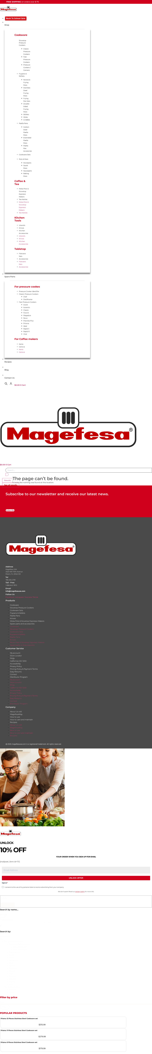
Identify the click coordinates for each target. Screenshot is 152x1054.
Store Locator (16, 656)
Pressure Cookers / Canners (27, 67)
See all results (10, 485)
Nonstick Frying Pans (26, 82)
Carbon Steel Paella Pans (26, 131)
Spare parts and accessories (22, 624)
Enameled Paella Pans (27, 140)
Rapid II (26, 329)
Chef (25, 297)
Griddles (26, 120)
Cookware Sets (24, 155)
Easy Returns (16, 672)
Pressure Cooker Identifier (29, 291)
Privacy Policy (16, 666)
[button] (78, 941)
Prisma (26, 323)
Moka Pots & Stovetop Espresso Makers (24, 193)
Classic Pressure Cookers (26, 51)
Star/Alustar (27, 299)
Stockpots (27, 163)
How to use (15, 717)
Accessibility (15, 664)
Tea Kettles (23, 199)
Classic (26, 310)
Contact (13, 674)
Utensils (22, 225)
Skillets (26, 114)
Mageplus (27, 315)
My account (15, 653)
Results (7, 480)
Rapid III (26, 331)
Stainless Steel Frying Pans (26, 92)
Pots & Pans (23, 159)
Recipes (13, 722)
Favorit (26, 313)
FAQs (12, 658)
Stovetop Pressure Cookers (22, 42)
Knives (21, 228)
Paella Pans (23, 123)
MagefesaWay (16, 714)
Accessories (23, 259)
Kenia (21, 344)
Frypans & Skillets (23, 75)
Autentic (26, 307)
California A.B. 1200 (18, 661)
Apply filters (7, 905)
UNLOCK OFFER (76, 878)
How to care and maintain (21, 720)
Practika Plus (28, 321)
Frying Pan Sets (26, 99)
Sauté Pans (25, 166)
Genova (22, 347)
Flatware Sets (22, 255)
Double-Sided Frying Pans (26, 108)
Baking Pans (26, 174)
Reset (4, 898)
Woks (25, 117)
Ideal (25, 326)
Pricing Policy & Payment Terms (24, 669)
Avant (25, 305)
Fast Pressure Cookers (26, 59)
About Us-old (16, 712)
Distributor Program (19, 677)
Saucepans (27, 171)
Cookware (14, 605)
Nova (25, 318)
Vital (25, 334)
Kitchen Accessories (23, 232)
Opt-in (4, 883)
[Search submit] (7, 474)
